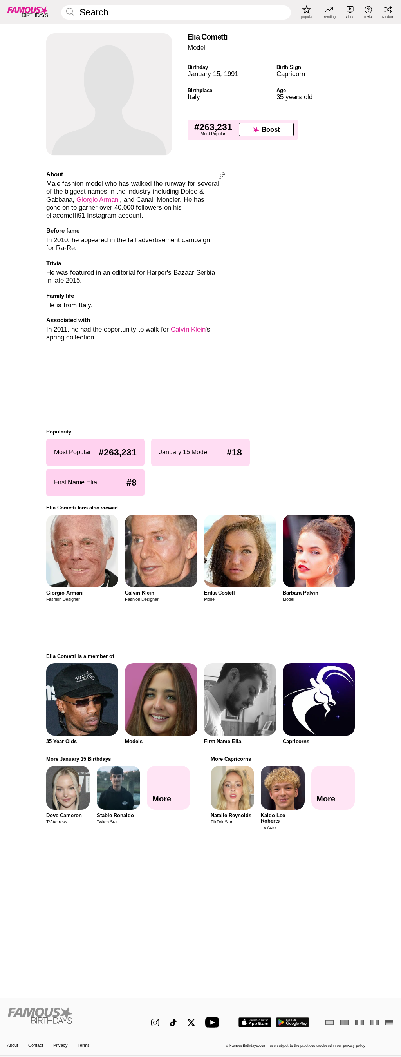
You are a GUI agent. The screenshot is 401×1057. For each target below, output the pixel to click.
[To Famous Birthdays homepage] (28, 12)
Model (196, 47)
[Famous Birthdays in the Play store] (292, 1022)
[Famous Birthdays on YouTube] (213, 1022)
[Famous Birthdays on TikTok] (173, 1023)
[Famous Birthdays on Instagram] (155, 1023)
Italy (194, 97)
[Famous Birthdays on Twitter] (191, 1023)
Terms (84, 1045)
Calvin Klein (188, 329)
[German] (389, 1022)
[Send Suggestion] (222, 176)
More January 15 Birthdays (78, 759)
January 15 (204, 74)
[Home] (67, 1018)
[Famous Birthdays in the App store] (254, 1022)
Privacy (60, 1045)
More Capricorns (231, 759)
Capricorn (290, 74)
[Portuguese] (344, 1022)
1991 (231, 74)
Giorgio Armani (98, 199)
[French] (359, 1022)
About (12, 1045)
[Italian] (374, 1022)
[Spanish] (329, 1022)
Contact (35, 1045)
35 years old (294, 97)
